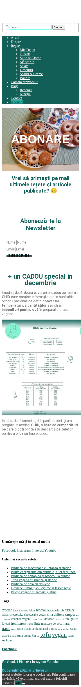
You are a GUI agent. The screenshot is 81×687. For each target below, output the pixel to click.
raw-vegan (63, 629)
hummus (18, 623)
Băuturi (25, 78)
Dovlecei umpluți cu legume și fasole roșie (41, 588)
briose (32, 610)
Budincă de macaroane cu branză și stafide (41, 568)
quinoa (53, 628)
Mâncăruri (27, 62)
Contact (16, 98)
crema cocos (37, 619)
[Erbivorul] (40, 21)
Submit (58, 27)
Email (11, 249)
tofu (45, 634)
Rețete (15, 46)
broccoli (41, 610)
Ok (18, 683)
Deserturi (26, 70)
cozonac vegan (20, 619)
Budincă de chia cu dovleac (30, 584)
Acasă (15, 38)
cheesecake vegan (35, 614)
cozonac (6, 619)
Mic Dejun (27, 50)
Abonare (17, 102)
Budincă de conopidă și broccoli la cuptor (40, 576)
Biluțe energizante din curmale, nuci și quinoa (43, 572)
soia (14, 636)
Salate (24, 66)
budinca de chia (55, 610)
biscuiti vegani (20, 610)
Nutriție (25, 94)
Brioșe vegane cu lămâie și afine (33, 592)
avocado (7, 610)
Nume (11, 242)
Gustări (25, 54)
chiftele (59, 614)
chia (50, 614)
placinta (29, 628)
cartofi (5, 615)
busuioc (69, 610)
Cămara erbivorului (24, 82)
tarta (35, 635)
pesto (19, 628)
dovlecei (59, 619)
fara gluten (71, 619)
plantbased (41, 628)
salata (73, 628)
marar (67, 623)
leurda (30, 624)
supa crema (24, 635)
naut (6, 628)
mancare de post (51, 623)
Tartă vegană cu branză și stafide (34, 580)
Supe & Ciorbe (30, 58)
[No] (23, 684)
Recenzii (26, 90)
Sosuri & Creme (31, 74)
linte (37, 623)
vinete (71, 636)
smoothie (6, 636)
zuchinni (7, 640)
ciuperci (72, 614)
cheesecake (16, 614)
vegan (59, 634)
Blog (14, 86)
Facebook (9, 649)
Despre (16, 42)
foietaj (6, 623)
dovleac (49, 619)
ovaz (13, 629)
